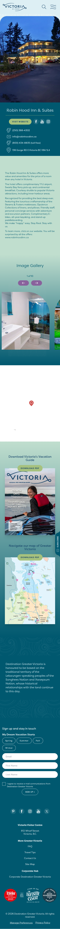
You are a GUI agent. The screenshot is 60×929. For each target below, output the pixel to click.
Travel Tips (30, 852)
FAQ (30, 846)
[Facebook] (21, 811)
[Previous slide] (23, 283)
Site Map (30, 864)
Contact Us (30, 858)
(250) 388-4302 (21, 130)
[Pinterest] (13, 811)
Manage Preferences (21, 922)
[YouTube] (38, 811)
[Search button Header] (44, 7)
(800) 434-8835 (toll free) (26, 142)
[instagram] (48, 121)
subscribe (57, 541)
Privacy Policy (42, 922)
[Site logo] (15, 7)
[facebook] (36, 121)
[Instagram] (30, 811)
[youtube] (42, 121)
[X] (47, 811)
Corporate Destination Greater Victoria (30, 876)
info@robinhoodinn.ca (24, 136)
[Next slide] (36, 283)
